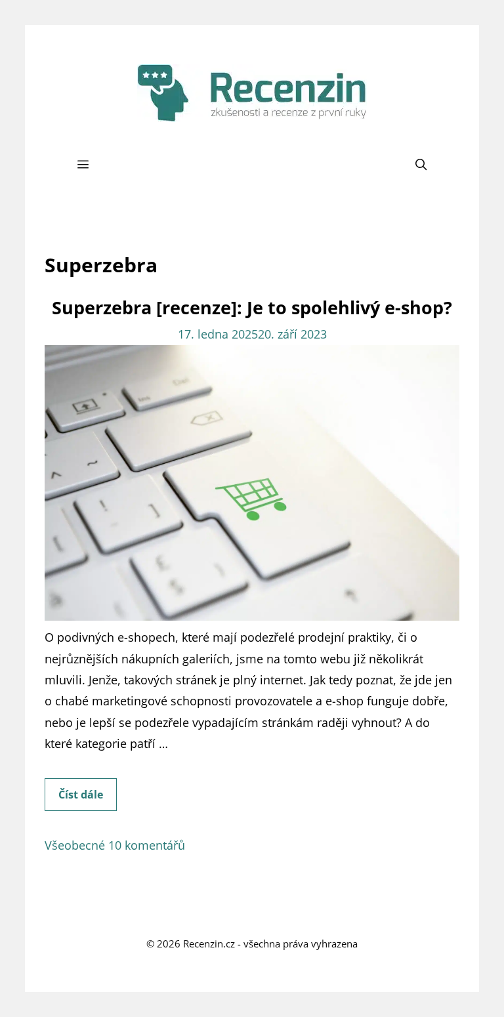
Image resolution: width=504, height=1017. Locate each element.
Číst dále (87, 799)
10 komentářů (146, 845)
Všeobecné (75, 845)
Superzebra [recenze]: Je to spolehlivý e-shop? (252, 307)
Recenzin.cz (209, 943)
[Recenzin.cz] (252, 92)
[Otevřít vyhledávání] (421, 164)
